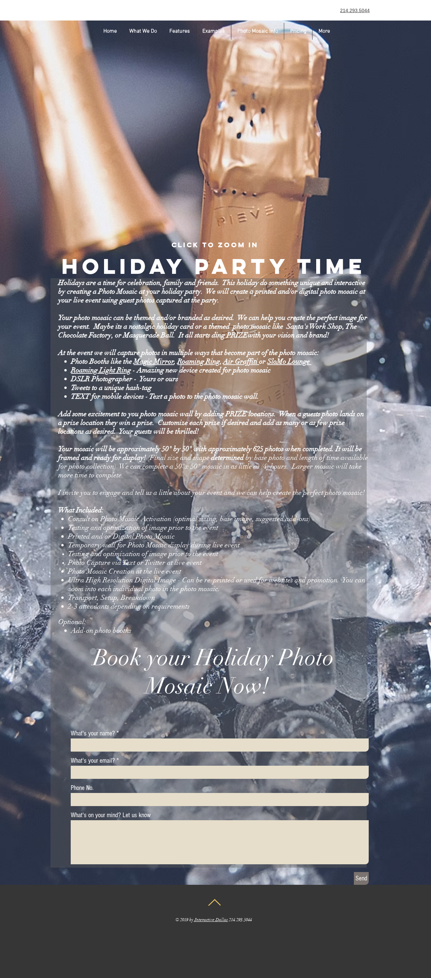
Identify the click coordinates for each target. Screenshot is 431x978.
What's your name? (93, 733)
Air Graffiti (241, 361)
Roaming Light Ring (101, 370)
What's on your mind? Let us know (111, 815)
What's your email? (93, 760)
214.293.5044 (355, 10)
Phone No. (82, 788)
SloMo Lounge (289, 361)
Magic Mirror (154, 361)
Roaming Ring (198, 361)
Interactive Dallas (211, 919)
